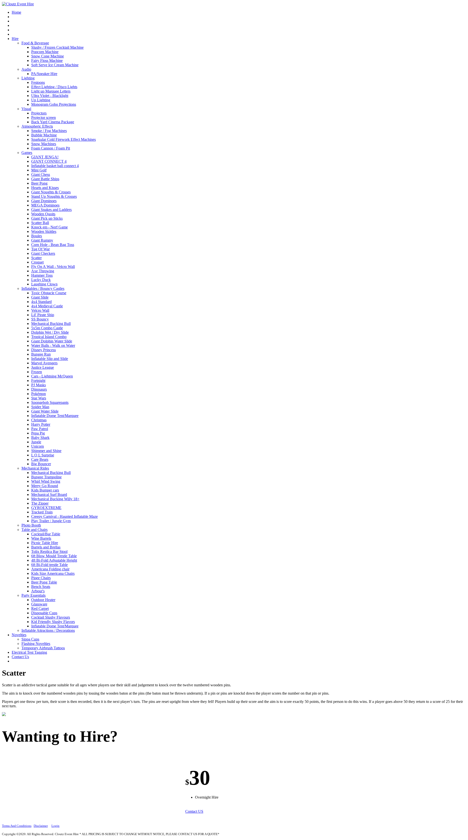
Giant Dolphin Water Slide (51, 341)
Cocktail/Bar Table (45, 534)
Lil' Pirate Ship (42, 315)
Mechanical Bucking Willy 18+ (55, 499)
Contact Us (20, 657)
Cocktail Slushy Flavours (50, 617)
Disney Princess (43, 350)
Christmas (39, 420)
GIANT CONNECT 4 (49, 161)
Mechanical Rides (35, 468)
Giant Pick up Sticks (47, 218)
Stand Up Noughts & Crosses (54, 196)
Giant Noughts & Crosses (51, 192)
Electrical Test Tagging (29, 652)
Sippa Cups (30, 639)
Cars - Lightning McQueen (52, 376)
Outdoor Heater (43, 600)
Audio (26, 69)
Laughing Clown (44, 284)
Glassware (39, 604)
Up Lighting (40, 100)
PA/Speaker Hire (44, 74)
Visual (26, 109)
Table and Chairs (34, 530)
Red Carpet (40, 608)
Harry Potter (40, 424)
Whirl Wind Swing (45, 481)
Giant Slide (40, 297)
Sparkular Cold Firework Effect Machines (63, 139)
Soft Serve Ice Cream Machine (54, 65)
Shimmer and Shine (46, 451)
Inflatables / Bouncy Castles (42, 288)
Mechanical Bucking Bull (51, 323)
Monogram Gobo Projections (53, 104)
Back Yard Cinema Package (52, 122)
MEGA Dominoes (45, 205)
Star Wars (38, 398)
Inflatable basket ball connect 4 (55, 166)
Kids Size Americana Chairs (53, 573)
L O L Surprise (42, 455)
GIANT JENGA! (44, 157)
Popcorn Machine (44, 52)
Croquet (37, 262)
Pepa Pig (38, 433)
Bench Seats (40, 587)
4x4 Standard (41, 302)
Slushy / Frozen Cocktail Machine (57, 47)
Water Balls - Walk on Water (53, 345)
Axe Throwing (42, 271)
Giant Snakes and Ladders (51, 210)
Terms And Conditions (16, 826)
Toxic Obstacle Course (48, 293)
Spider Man (40, 407)
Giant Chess (40, 174)
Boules (36, 236)
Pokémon (38, 394)
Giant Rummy (42, 240)
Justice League (42, 367)
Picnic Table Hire (44, 543)
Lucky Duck (41, 280)
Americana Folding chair (50, 569)
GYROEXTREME (46, 508)
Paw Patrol (39, 429)
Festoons (38, 82)
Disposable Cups (44, 613)
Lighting (28, 78)
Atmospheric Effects (37, 126)
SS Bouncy (40, 319)
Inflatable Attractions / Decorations (48, 630)
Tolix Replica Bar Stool (49, 551)
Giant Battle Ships (45, 179)
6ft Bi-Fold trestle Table (49, 565)
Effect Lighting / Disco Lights (54, 87)
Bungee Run (41, 354)
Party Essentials (33, 595)
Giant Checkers (43, 253)
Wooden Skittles (43, 231)
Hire (15, 39)
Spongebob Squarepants (49, 402)
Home (16, 12)
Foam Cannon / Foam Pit (50, 148)
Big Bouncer (41, 464)
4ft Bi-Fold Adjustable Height (54, 560)
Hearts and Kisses (45, 188)
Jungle (36, 442)
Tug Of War (40, 249)
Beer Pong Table (44, 582)
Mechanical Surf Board (49, 494)
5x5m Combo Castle (47, 328)
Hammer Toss (42, 275)
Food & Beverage (35, 43)
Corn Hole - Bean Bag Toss (52, 245)
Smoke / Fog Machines (49, 131)
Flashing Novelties (35, 644)
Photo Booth (31, 525)
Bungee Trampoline (46, 477)
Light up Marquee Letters (50, 91)
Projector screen (43, 117)
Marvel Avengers (44, 363)
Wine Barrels (41, 538)
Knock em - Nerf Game (49, 227)
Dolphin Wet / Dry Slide (50, 332)
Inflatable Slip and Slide (49, 359)
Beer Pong (39, 183)
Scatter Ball (40, 223)
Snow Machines (43, 144)
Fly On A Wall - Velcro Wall (53, 266)
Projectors (39, 113)
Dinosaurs (39, 389)
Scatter (36, 258)
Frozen (36, 372)
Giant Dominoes (44, 201)
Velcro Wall (40, 310)
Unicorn (37, 446)
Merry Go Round (44, 486)
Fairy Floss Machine (47, 60)
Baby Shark (40, 437)
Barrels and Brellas (45, 547)
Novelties (19, 635)
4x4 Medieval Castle (47, 306)
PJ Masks (38, 385)
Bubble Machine (44, 135)
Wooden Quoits (43, 214)
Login (55, 826)
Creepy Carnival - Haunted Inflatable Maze (64, 516)
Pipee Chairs (41, 578)
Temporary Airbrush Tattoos (43, 648)
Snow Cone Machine (47, 56)
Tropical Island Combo (49, 337)
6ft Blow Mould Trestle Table (54, 556)
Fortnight (38, 380)
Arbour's (38, 591)
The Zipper (40, 503)
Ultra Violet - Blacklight (49, 96)
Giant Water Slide (44, 411)
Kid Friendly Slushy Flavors (53, 622)
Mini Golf (39, 170)
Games (26, 153)
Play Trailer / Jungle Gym (51, 521)
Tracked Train (42, 512)
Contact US (194, 811)
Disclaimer (41, 826)
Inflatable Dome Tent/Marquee (54, 416)
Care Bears (39, 459)
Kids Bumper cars (45, 490)
